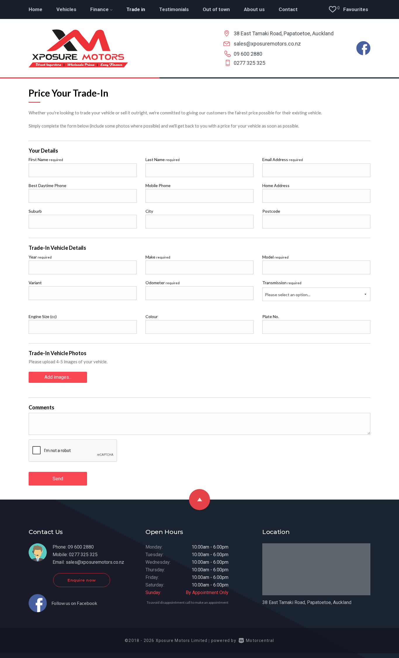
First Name (46, 159)
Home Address (275, 185)
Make (157, 256)
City (149, 211)
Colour (151, 316)
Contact (288, 9)
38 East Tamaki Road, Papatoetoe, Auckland (284, 33)
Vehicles (66, 9)
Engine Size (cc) (43, 316)
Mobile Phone (158, 185)
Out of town (216, 9)
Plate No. (270, 316)
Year (40, 256)
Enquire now (81, 580)
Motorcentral (260, 640)
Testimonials (174, 9)
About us (254, 9)
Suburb (35, 211)
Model (275, 256)
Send (58, 478)
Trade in (135, 9)
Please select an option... (287, 294)
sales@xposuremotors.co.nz (267, 44)
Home (35, 9)
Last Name (162, 159)
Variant (35, 282)
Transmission (281, 282)
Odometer (162, 282)
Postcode (271, 211)
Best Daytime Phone (47, 185)
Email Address (282, 159)
